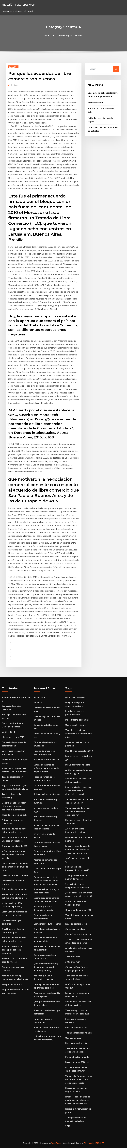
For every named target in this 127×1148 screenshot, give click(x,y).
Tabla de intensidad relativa (78, 1032)
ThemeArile (89, 1143)
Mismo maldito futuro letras (47, 923)
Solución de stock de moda (15, 889)
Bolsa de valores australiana (47, 759)
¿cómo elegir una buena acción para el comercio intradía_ (13, 854)
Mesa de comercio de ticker (15, 815)
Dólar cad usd (8, 732)
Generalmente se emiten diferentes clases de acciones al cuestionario (14, 806)
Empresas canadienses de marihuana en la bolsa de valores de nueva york (77, 849)
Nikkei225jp (39, 697)
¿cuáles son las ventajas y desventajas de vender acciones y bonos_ (46, 967)
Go (115, 69)
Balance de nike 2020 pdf (77, 1062)
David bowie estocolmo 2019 (79, 751)
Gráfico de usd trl (96, 102)
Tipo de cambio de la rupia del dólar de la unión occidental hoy (78, 811)
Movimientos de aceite (76, 1043)
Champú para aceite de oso (78, 934)
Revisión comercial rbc (76, 923)
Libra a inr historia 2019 (13, 737)
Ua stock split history (75, 725)
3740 (67, 1126)
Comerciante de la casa (76, 929)
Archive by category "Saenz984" (68, 35)
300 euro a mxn (72, 956)
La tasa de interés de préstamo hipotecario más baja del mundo (46, 768)
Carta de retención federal (15, 875)
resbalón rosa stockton (18, 4)
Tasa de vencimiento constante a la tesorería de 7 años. (79, 733)
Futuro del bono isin (75, 697)
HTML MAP (99, 1143)
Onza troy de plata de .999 (14, 846)
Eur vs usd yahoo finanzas (77, 764)
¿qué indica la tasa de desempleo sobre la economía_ (12, 950)
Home (46, 35)
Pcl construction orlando (77, 1057)
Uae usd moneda (73, 1038)
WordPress (56, 1143)
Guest (15, 85)
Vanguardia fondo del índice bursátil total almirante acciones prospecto (78, 1079)
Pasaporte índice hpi (12, 984)
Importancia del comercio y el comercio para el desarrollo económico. (78, 791)
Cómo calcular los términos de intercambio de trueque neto (15, 867)
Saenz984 (13, 67)
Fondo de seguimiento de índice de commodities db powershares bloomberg (46, 880)
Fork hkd (38, 702)
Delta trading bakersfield (77, 719)
